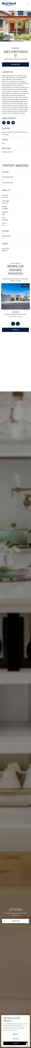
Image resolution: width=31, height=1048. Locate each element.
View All (15, 329)
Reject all (15, 1034)
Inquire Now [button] (15, 64)
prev (13, 324)
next (18, 324)
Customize (15, 1038)
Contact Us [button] (16, 921)
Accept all (15, 1043)
